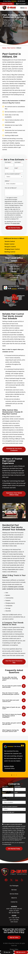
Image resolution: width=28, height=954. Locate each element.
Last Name (17, 162)
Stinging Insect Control (12, 249)
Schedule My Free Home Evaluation (14, 449)
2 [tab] (14, 775)
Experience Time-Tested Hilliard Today (14, 493)
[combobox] (14, 176)
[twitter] (11, 879)
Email (15, 168)
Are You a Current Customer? (12, 174)
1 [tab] (11, 775)
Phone (6, 168)
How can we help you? (11, 188)
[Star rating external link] (14, 287)
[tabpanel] (14, 757)
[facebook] (6, 879)
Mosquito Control (10, 246)
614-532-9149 (15, 268)
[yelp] (22, 879)
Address (7, 181)
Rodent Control (9, 244)
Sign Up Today (14, 937)
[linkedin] (16, 879)
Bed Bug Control (10, 252)
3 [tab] (16, 775)
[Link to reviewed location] (14, 746)
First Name (8, 162)
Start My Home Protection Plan (14, 661)
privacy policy (16, 223)
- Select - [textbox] (8, 176)
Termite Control (10, 241)
